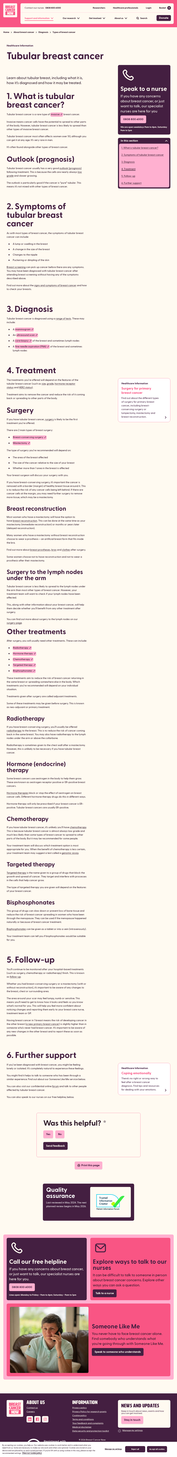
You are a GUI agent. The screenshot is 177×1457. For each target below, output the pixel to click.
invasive (55, 114)
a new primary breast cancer (42, 1024)
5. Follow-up (128, 176)
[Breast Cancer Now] (15, 1408)
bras (53, 550)
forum (55, 1086)
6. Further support (131, 183)
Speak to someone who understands (118, 1352)
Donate (163, 18)
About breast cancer (24, 32)
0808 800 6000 (53, 8)
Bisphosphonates (22, 671)
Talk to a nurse (105, 1293)
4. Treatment (128, 169)
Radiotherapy (20, 648)
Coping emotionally (136, 1073)
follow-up (15, 977)
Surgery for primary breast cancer (136, 390)
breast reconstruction (25, 521)
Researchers (99, 8)
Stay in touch (132, 1420)
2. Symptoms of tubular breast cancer (142, 155)
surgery (49, 419)
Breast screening (16, 267)
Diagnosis (43, 32)
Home (6, 32)
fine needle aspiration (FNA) (30, 346)
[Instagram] (45, 1419)
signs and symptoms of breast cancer (55, 285)
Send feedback (55, 1145)
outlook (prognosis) (70, 168)
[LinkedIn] (30, 1419)
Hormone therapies (17, 793)
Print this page (90, 1165)
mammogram (23, 329)
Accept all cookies (157, 1449)
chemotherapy (78, 827)
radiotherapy (14, 731)
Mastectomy (20, 443)
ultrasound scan (26, 335)
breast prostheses (40, 550)
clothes (66, 550)
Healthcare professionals (125, 8)
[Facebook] (37, 1419)
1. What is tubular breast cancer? (139, 148)
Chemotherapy (21, 659)
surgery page (14, 623)
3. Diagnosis (128, 162)
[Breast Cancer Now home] (10, 10)
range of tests (63, 318)
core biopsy (22, 341)
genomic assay (70, 853)
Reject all (135, 1449)
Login (148, 8)
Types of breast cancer (64, 32)
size (44, 384)
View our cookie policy (32, 1453)
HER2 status (25, 387)
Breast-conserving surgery (28, 437)
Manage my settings (132, 1430)
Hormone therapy (23, 653)
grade (50, 384)
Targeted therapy (23, 665)
